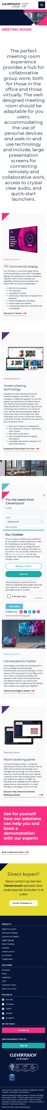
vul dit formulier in (22, 903)
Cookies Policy (22, 1100)
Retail (4, 973)
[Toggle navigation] (41, 4)
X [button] (44, 495)
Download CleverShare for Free (19, 448)
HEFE (4, 981)
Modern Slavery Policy (19, 1102)
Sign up (23, 1045)
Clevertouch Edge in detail (16, 690)
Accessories (7, 955)
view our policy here (17, 554)
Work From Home (9, 989)
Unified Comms (8, 951)
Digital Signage (8, 940)
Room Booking (8, 944)
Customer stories (9, 985)
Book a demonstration (13, 852)
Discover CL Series (12, 313)
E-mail (8, 508)
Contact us (23, 1030)
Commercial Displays (10, 936)
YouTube (9, 999)
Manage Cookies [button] (23, 566)
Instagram (9, 1018)
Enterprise (6, 970)
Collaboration (7, 959)
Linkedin (8, 1013)
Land (8, 517)
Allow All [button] (23, 574)
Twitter (8, 1008)
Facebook (9, 1004)
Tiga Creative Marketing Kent (20, 1107)
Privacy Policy (11, 1100)
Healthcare (6, 977)
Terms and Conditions (17, 1104)
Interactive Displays (10, 933)
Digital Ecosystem (9, 929)
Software (5, 948)
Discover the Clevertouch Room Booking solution (19, 793)
